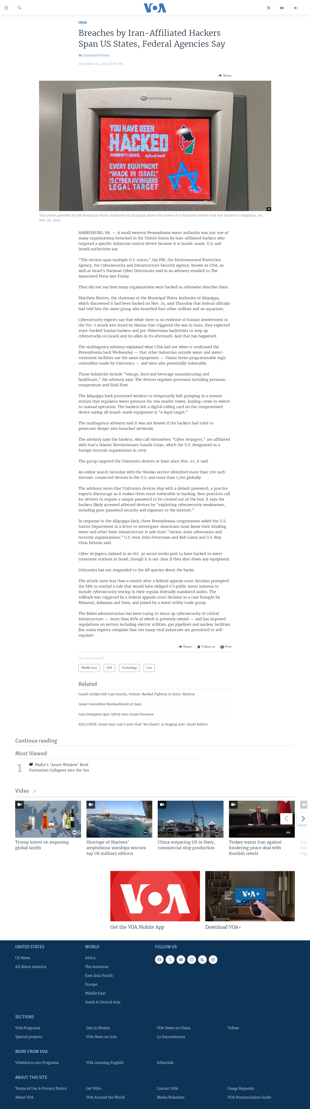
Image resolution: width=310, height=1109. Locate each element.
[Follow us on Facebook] (159, 959)
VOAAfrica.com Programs (37, 1062)
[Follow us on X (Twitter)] (170, 959)
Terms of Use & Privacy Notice (41, 1088)
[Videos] (282, 8)
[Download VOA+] (250, 896)
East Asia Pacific (99, 975)
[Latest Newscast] (296, 8)
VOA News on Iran (101, 1037)
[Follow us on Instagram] (191, 959)
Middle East (95, 993)
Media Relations (171, 1097)
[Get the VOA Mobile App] (155, 896)
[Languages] (268, 8)
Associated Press (96, 55)
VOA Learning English (104, 1062)
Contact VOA (167, 1088)
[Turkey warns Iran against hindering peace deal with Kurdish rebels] (262, 819)
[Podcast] (213, 959)
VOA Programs (27, 1028)
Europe (91, 985)
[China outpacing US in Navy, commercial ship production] (191, 819)
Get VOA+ (94, 1088)
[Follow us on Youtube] (181, 959)
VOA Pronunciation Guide (249, 1097)
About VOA (24, 1097)
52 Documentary (171, 1037)
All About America (30, 967)
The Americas (96, 967)
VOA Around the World (105, 1097)
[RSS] (202, 959)
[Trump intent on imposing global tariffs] (48, 819)
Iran (83, 23)
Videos (233, 1028)
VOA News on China (173, 1028)
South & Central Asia (103, 1002)
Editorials (165, 1062)
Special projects (28, 1037)
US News (22, 958)
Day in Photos (98, 1028)
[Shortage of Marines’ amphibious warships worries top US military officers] (119, 819)
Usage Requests (241, 1088)
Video (22, 791)
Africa (90, 958)
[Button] (224, 75)
